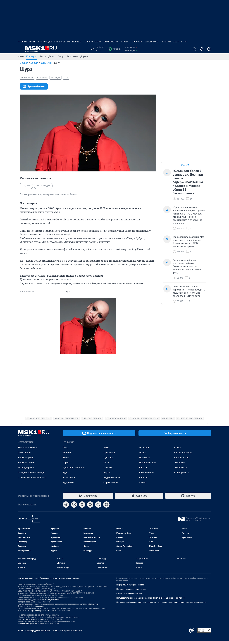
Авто (65, 447)
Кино (21, 56)
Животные (69, 477)
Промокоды (45, 42)
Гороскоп (136, 42)
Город (66, 462)
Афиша (124, 42)
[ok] (82, 504)
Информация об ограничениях (130, 585)
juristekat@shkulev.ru (89, 604)
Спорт (61, 56)
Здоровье (68, 482)
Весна (66, 457)
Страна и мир (181, 457)
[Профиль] (209, 49)
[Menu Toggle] (20, 49)
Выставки (72, 56)
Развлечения (146, 472)
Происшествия (147, 462)
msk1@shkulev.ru (52, 600)
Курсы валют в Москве (190, 418)
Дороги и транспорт (74, 467)
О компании (24, 452)
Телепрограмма (92, 42)
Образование (110, 482)
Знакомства (111, 42)
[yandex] (106, 504)
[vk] (74, 504)
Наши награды (26, 457)
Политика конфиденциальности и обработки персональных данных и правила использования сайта (161, 602)
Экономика (180, 467)
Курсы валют (152, 42)
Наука (106, 472)
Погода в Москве (92, 418)
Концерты (31, 56)
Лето (106, 462)
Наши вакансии (26, 462)
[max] (90, 504)
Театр (43, 56)
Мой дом (108, 467)
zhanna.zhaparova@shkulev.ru (31, 619)
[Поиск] (194, 49)
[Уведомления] (201, 49)
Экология (179, 462)
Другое (84, 56)
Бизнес (67, 452)
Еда (65, 472)
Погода (76, 42)
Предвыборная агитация (31, 472)
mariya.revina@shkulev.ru (39, 610)
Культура (108, 457)
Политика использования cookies (131, 589)
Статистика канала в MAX (32, 477)
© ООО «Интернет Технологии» (67, 630)
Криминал (109, 452)
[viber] (98, 504)
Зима (106, 447)
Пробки (166, 42)
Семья (142, 482)
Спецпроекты (181, 472)
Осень (142, 452)
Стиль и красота (183, 452)
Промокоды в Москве (38, 418)
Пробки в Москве (116, 418)
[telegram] (66, 504)
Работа (143, 467)
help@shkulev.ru (38, 606)
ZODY (176, 42)
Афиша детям (62, 42)
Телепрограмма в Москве (143, 418)
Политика (144, 457)
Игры (184, 42)
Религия (143, 477)
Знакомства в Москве (66, 418)
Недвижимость (27, 42)
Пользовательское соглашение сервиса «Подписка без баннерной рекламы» (150, 598)
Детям (51, 56)
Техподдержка (26, 467)
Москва (24, 63)
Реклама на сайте (27, 447)
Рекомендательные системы (129, 593)
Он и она (144, 447)
